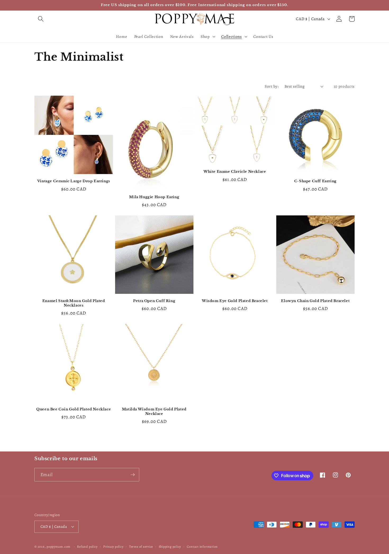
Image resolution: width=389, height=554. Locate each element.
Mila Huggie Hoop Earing (154, 197)
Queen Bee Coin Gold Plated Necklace (73, 409)
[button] (40, 18)
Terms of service (141, 546)
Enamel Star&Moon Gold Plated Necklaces (73, 303)
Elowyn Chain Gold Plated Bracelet (315, 301)
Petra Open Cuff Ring (154, 301)
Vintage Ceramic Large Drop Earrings (73, 181)
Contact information (202, 546)
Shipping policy (170, 546)
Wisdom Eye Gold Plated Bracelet (235, 301)
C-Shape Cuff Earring (315, 181)
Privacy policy (113, 546)
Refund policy (87, 546)
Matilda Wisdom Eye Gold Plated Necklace (154, 411)
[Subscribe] (132, 475)
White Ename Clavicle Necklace (234, 172)
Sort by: (272, 86)
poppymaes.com (58, 546)
